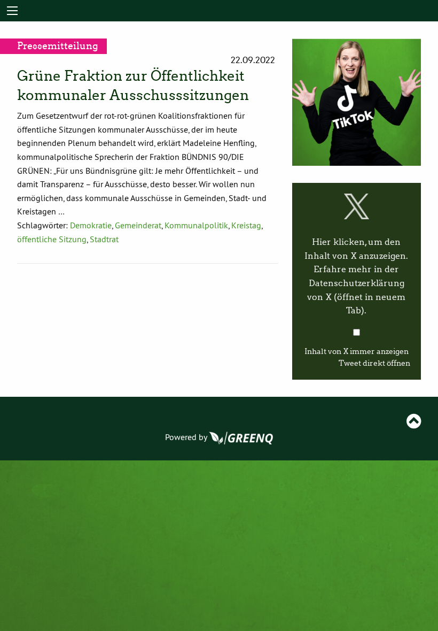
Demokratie (91, 225)
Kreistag (246, 225)
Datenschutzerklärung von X (356, 297)
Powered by (187, 437)
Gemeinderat (138, 225)
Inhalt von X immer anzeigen (356, 351)
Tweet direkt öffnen (374, 363)
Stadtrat (104, 239)
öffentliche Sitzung (52, 239)
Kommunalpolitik (196, 225)
